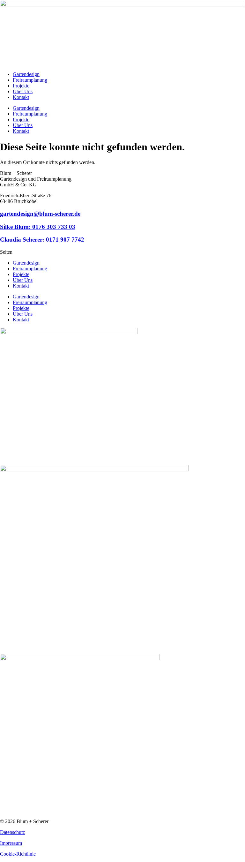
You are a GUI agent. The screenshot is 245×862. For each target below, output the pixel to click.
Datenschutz (12, 832)
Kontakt (21, 97)
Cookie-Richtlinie (18, 854)
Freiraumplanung (30, 80)
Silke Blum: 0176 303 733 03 (37, 226)
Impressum (11, 843)
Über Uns (23, 91)
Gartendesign (26, 74)
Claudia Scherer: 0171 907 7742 (42, 239)
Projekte (21, 85)
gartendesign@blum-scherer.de (40, 213)
